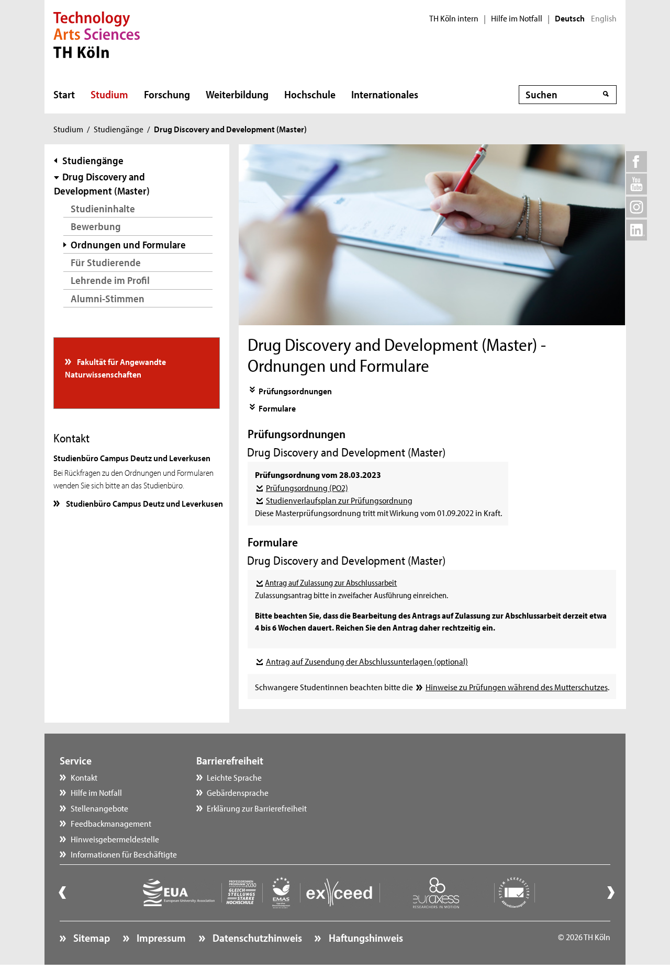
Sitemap (90, 937)
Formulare (277, 408)
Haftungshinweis (365, 937)
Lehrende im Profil (110, 280)
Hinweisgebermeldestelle (115, 838)
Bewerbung (96, 226)
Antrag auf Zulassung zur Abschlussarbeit (331, 582)
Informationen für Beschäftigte (124, 854)
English (604, 18)
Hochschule (310, 94)
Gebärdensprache (238, 792)
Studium (109, 94)
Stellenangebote (99, 808)
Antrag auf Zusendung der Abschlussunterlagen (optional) (366, 661)
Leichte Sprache (234, 777)
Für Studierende (106, 262)
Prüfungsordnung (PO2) (307, 487)
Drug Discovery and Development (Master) (102, 184)
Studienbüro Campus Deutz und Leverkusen (143, 503)
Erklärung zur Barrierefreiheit (257, 808)
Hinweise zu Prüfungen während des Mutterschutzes (516, 686)
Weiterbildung (237, 94)
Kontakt (84, 777)
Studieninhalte (103, 208)
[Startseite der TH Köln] (96, 33)
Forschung (167, 94)
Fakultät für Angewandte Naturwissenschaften (115, 368)
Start (64, 94)
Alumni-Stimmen (107, 298)
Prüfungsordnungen (295, 390)
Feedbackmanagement (111, 823)
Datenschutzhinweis (256, 937)
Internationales (384, 94)
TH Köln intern (453, 18)
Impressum (160, 937)
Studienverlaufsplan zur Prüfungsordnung (339, 500)
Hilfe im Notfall (516, 18)
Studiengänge (118, 128)
